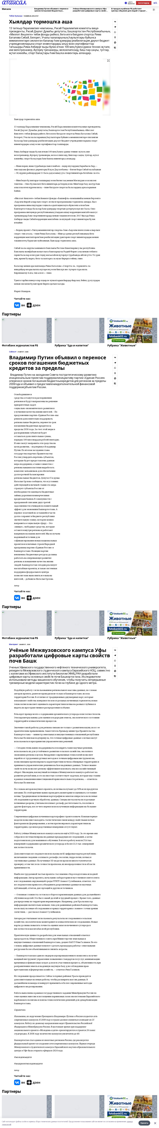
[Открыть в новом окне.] (19, 305)
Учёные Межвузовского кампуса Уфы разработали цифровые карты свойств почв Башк (90, 10)
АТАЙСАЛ (14, 3)
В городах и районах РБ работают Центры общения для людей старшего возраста (129, 10)
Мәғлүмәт (13, 644)
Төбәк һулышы (15, 16)
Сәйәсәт (13, 352)
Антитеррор (143, 3)
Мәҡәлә (6, 9)
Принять (144, 1123)
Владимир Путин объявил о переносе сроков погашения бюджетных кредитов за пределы (51, 10)
